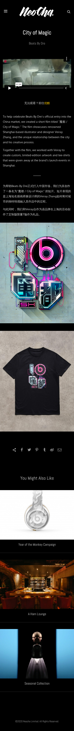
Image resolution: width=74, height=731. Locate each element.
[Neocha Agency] (36, 11)
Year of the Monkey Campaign (37, 544)
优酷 (47, 103)
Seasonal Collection (37, 683)
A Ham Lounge (37, 614)
